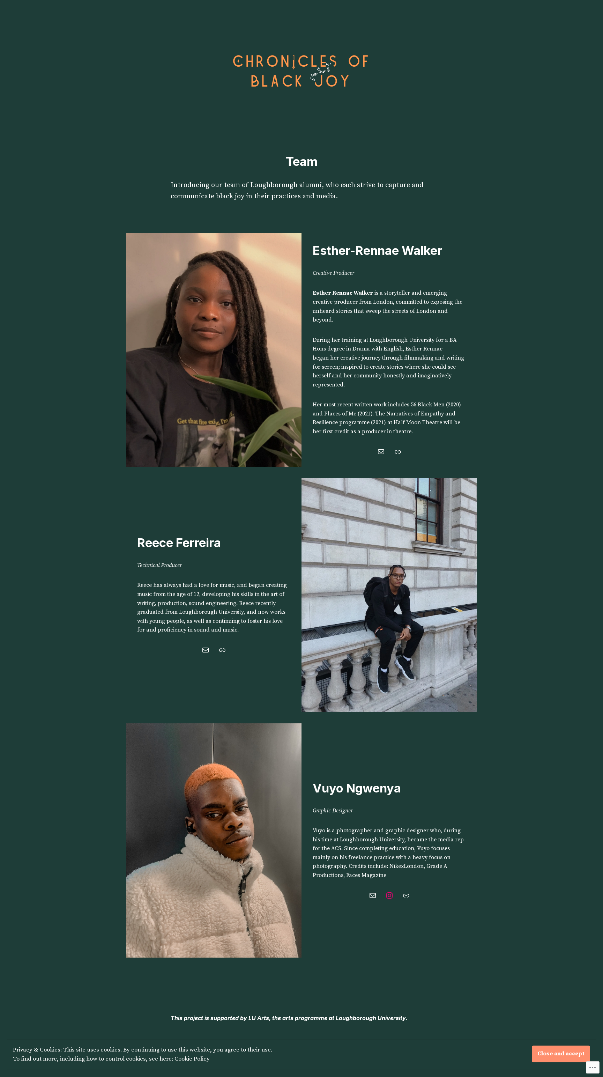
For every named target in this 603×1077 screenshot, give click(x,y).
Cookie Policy (192, 1059)
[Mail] (381, 452)
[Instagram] (389, 895)
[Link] (398, 452)
